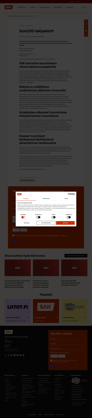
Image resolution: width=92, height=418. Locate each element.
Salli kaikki (65, 222)
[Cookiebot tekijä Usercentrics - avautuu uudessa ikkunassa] (69, 194)
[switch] (38, 217)
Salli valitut (26, 222)
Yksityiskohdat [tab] (46, 198)
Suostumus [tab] (26, 198)
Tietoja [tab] (66, 198)
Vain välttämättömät (46, 222)
